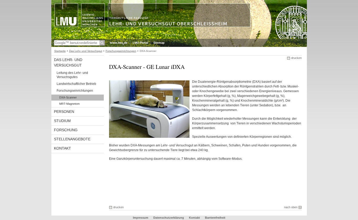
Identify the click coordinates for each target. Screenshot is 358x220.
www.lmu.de (118, 42)
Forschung (66, 130)
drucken (296, 57)
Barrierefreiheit (215, 217)
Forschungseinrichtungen (121, 51)
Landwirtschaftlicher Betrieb (76, 84)
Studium (62, 121)
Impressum (140, 217)
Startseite (60, 51)
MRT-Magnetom (69, 103)
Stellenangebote (72, 139)
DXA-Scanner (68, 97)
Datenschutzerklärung (168, 217)
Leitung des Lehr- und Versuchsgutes (72, 75)
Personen (64, 111)
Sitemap (159, 42)
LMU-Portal (140, 42)
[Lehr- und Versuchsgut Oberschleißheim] (179, 38)
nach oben (290, 207)
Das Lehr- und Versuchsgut (85, 51)
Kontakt (62, 148)
